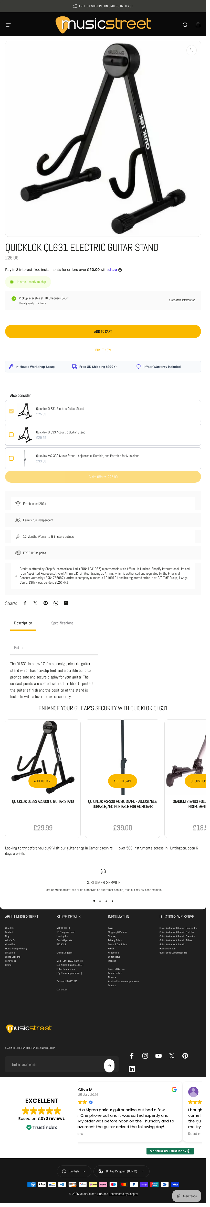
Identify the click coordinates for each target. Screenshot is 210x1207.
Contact (9, 932)
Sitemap (112, 936)
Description (23, 623)
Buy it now (103, 350)
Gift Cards (10, 952)
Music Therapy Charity (16, 948)
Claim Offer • (103, 476)
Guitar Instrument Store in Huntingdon (178, 928)
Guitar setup (114, 956)
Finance (112, 977)
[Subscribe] (109, 1065)
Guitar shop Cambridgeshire (173, 952)
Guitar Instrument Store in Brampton (177, 936)
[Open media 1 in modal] (191, 50)
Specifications (62, 623)
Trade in (112, 960)
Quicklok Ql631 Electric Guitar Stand (60, 408)
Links (110, 928)
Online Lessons (12, 956)
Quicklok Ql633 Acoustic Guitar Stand (60, 432)
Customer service (103, 882)
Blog (7, 936)
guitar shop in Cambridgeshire (90, 848)
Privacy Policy (115, 940)
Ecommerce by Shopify (123, 1194)
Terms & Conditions (118, 944)
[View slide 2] (100, 901)
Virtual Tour (10, 944)
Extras (19, 647)
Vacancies (113, 952)
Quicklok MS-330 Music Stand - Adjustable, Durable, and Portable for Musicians (87, 455)
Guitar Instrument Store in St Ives (176, 940)
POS (100, 1194)
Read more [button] (197, 1134)
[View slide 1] (94, 901)
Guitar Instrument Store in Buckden (177, 932)
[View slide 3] (106, 901)
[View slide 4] (112, 901)
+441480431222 (68, 981)
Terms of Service (116, 969)
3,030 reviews (51, 1118)
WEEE (111, 948)
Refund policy (115, 973)
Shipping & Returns (117, 932)
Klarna (8, 965)
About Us (9, 928)
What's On (10, 940)
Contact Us (62, 989)
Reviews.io (10, 960)
